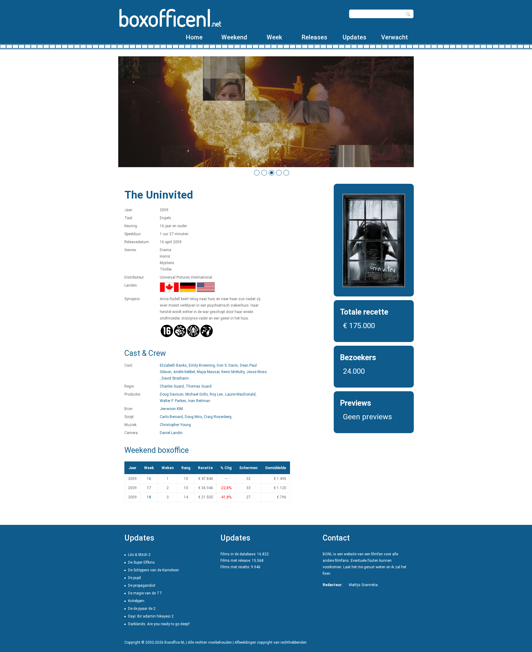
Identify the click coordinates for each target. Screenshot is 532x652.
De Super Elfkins (141, 562)
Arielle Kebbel (184, 372)
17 (149, 488)
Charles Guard (172, 386)
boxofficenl (169, 18)
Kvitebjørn (136, 601)
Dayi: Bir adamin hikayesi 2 (151, 616)
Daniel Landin (171, 433)
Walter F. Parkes (173, 401)
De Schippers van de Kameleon (153, 570)
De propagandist (141, 585)
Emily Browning (202, 365)
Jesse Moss (256, 372)
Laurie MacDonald (240, 394)
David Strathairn (175, 378)
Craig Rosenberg (218, 417)
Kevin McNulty (232, 372)
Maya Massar (208, 372)
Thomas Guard (199, 386)
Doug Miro (193, 417)
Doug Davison (171, 394)
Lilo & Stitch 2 (139, 555)
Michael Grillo (196, 394)
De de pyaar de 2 (141, 608)
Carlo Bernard (171, 417)
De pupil (134, 578)
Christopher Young (175, 425)
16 (149, 479)
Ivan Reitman (199, 401)
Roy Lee (217, 394)
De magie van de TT (145, 593)
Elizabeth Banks (173, 365)
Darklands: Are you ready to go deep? (159, 624)
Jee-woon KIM (171, 409)
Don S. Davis (227, 365)
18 (149, 497)
